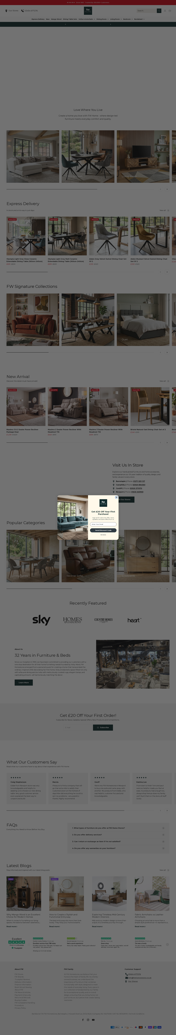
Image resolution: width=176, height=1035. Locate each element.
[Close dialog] (116, 497)
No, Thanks (103, 534)
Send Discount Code (103, 530)
